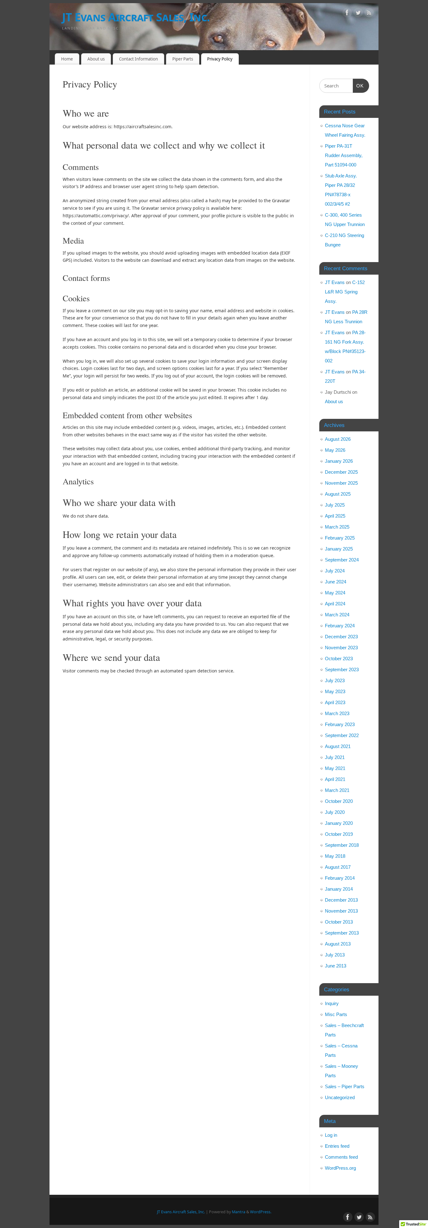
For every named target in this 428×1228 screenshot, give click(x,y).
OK (358, 85)
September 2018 (342, 845)
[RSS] (369, 13)
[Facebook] (347, 13)
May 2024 (335, 592)
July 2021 (335, 757)
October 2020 (339, 801)
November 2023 (341, 647)
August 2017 (338, 867)
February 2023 (340, 724)
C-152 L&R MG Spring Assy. (345, 292)
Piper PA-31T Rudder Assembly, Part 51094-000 (344, 155)
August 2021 (338, 746)
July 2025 (335, 505)
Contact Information (138, 59)
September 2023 (342, 669)
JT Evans (335, 282)
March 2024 (337, 614)
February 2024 (340, 625)
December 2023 (341, 636)
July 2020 (335, 812)
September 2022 (342, 735)
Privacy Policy (219, 59)
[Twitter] (358, 13)
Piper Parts (182, 59)
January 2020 (339, 823)
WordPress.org (340, 1168)
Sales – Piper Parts (344, 1086)
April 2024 (335, 603)
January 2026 (339, 461)
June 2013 (335, 965)
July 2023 (335, 680)
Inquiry (332, 1003)
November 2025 (341, 483)
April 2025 (335, 516)
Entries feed (337, 1146)
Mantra (238, 1212)
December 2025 (341, 472)
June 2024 (335, 581)
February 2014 (340, 878)
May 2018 (335, 856)
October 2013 (339, 922)
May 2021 (335, 768)
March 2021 (337, 790)
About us (96, 59)
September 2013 (342, 932)
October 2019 (339, 834)
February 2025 (340, 537)
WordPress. (260, 1212)
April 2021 (335, 779)
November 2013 (341, 911)
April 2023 (335, 702)
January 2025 (339, 548)
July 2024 (335, 570)
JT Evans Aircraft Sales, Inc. (136, 17)
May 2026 (335, 450)
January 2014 (339, 889)
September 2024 (342, 559)
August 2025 (338, 494)
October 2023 (339, 658)
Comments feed (341, 1157)
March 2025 (337, 527)
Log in (331, 1135)
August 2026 (338, 439)
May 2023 (335, 691)
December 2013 (341, 900)
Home (67, 59)
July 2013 (335, 954)
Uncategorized (340, 1097)
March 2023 (337, 713)
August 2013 (338, 943)
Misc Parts (336, 1014)
